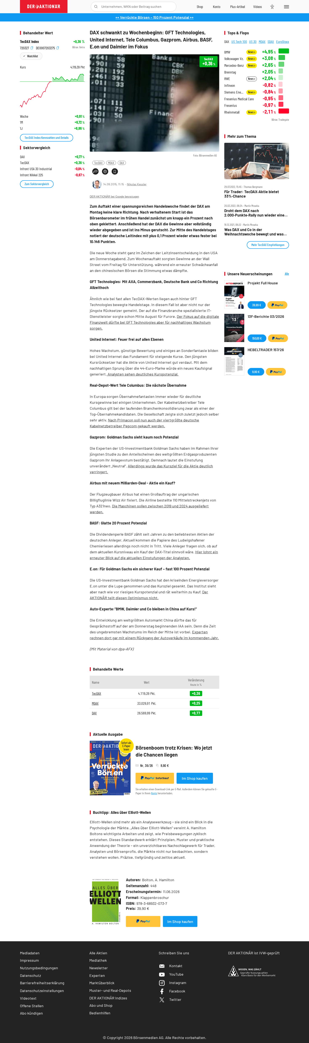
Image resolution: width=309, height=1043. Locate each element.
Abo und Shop (100, 1005)
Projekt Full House (263, 283)
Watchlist (32, 56)
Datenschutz (30, 975)
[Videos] (257, 6)
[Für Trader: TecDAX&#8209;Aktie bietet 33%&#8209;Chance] (256, 161)
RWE (227, 78)
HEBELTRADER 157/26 (266, 349)
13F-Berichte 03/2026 (266, 316)
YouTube (176, 974)
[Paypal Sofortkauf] (143, 921)
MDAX (111, 163)
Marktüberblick (101, 982)
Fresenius (230, 105)
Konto (154, 793)
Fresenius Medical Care (239, 99)
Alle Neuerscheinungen (282, 274)
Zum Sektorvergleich (37, 184)
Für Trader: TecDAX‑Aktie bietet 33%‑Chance (251, 194)
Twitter (175, 999)
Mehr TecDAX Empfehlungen (267, 245)
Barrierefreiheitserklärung (42, 982)
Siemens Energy (234, 92)
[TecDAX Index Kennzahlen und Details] (52, 90)
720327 (25, 47)
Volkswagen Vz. (234, 58)
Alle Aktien (98, 953)
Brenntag (230, 72)
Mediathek (98, 960)
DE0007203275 (46, 47)
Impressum (29, 960)
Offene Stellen (32, 1005)
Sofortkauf (162, 778)
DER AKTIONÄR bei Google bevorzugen (114, 196)
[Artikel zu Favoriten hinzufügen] (115, 171)
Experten (97, 975)
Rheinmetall (231, 112)
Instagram (177, 982)
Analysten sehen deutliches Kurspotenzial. (142, 374)
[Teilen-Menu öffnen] (95, 171)
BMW (227, 52)
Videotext (28, 998)
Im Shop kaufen (195, 778)
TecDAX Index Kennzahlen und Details (47, 137)
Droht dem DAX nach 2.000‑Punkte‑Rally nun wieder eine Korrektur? (254, 213)
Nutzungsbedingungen (39, 967)
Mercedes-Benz (234, 65)
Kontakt (175, 965)
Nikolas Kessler (137, 184)
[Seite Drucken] (105, 171)
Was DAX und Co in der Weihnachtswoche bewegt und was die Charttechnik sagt (254, 231)
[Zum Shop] (200, 6)
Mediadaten (30, 953)
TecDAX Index (29, 41)
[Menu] (285, 6)
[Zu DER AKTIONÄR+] (237, 6)
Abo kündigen (31, 1013)
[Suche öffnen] (96, 7)
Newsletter (98, 967)
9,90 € (256, 372)
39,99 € (256, 305)
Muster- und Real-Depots (110, 990)
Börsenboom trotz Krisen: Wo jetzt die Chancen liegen (174, 751)
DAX (122, 163)
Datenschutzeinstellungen (42, 990)
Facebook (177, 991)
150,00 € (257, 338)
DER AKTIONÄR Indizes (108, 998)
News (251, 52)
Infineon (229, 85)
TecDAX (98, 163)
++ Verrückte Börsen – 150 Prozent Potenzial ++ (154, 17)
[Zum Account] (216, 6)
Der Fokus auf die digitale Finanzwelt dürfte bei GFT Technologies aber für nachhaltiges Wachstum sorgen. (154, 322)
